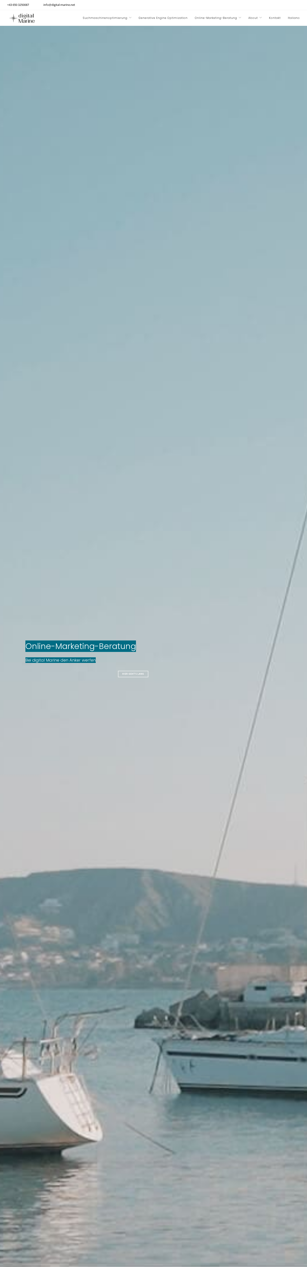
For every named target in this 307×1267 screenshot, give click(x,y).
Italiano (294, 18)
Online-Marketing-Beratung (216, 18)
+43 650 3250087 (18, 5)
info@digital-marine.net (59, 5)
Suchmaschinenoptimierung (105, 18)
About (253, 18)
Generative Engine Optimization (163, 18)
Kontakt (275, 18)
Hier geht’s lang (133, 673)
